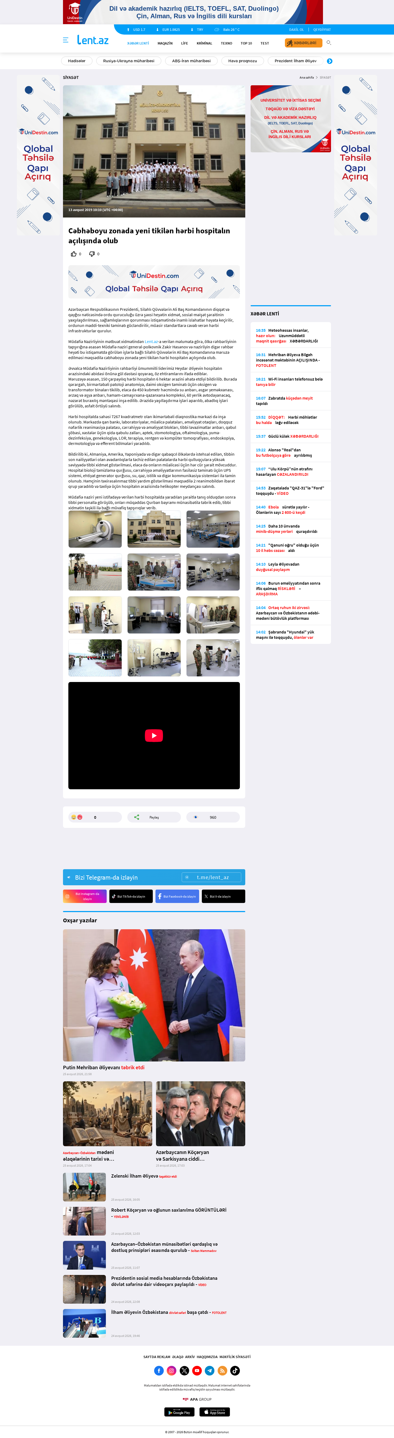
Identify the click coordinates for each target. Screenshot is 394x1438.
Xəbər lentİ (138, 43)
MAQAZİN (165, 43)
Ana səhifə (307, 77)
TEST (265, 43)
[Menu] (65, 40)
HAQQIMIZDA (207, 1356)
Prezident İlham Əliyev (296, 61)
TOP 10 (246, 43)
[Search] (329, 42)
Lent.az (151, 341)
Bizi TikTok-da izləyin (131, 896)
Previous (64, 61)
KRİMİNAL (204, 43)
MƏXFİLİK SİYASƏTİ (235, 1356)
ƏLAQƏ (177, 1356)
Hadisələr (77, 61)
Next (329, 61)
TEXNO (226, 43)
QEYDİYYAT (322, 29)
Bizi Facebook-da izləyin (179, 896)
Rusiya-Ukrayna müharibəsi (128, 61)
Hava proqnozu (242, 61)
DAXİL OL (296, 29)
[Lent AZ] (93, 40)
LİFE (184, 43)
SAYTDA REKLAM (156, 1356)
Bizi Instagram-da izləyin (87, 896)
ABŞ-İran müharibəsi (191, 61)
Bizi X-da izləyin (220, 896)
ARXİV (190, 1356)
